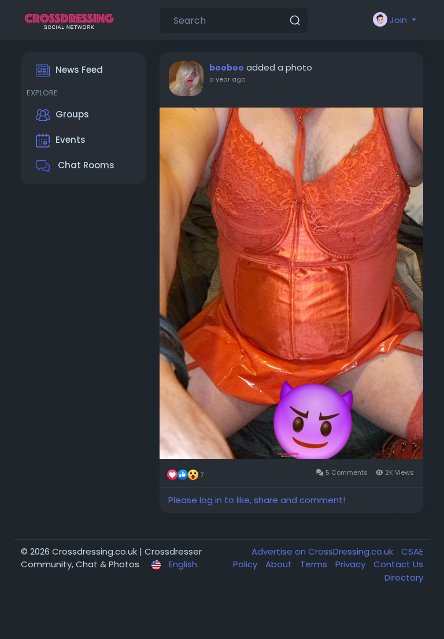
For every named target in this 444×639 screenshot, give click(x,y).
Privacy (351, 564)
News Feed (79, 70)
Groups (72, 114)
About (279, 564)
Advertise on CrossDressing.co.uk (323, 551)
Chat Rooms (85, 165)
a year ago (227, 79)
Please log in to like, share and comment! (256, 500)
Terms (315, 564)
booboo (226, 67)
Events (71, 140)
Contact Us (398, 564)
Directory (403, 577)
